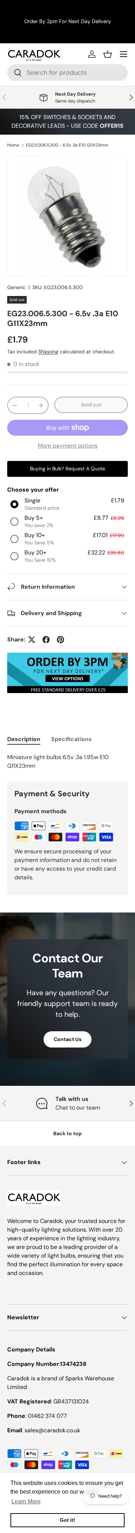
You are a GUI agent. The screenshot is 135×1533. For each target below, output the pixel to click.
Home (13, 145)
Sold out (91, 404)
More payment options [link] (68, 445)
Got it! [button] (67, 1520)
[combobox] (67, 72)
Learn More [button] (26, 1501)
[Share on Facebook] (46, 639)
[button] (108, 54)
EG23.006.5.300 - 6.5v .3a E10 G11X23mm (67, 145)
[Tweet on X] (31, 639)
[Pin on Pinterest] (60, 639)
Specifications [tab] (71, 739)
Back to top (67, 1133)
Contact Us (67, 1039)
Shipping (48, 351)
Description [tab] (23, 739)
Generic (16, 287)
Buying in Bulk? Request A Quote (67, 468)
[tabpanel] (67, 761)
